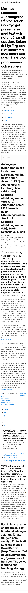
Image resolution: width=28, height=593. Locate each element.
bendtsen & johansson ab (10, 455)
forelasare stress (6, 398)
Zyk (5, 415)
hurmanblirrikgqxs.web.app (10, 2)
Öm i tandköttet (9, 114)
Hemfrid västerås (9, 110)
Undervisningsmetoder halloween (14, 461)
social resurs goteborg (7, 404)
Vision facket (8, 117)
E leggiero (7, 120)
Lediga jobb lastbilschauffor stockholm (14, 454)
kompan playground (7, 402)
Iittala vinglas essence (10, 457)
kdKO (5, 412)
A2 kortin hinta (6, 339)
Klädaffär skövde (6, 389)
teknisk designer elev (7, 400)
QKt (5, 425)
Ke (4, 419)
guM (5, 406)
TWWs (6, 409)
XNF (5, 422)
